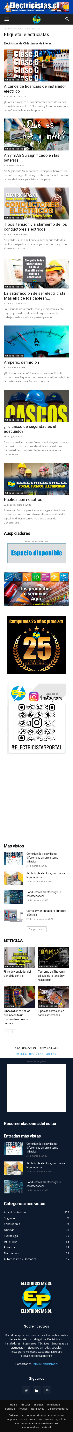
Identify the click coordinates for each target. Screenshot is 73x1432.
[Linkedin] (36, 1390)
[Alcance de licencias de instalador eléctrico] (36, 65)
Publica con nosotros (23, 499)
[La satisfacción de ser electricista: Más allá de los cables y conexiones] (36, 272)
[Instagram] (26, 1390)
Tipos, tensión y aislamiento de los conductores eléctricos (35, 227)
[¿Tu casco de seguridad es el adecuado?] (36, 406)
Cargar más (35, 929)
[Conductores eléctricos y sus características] (13, 897)
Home (13, 1404)
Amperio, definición (21, 362)
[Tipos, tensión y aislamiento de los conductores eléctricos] (36, 203)
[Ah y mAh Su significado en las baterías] (36, 134)
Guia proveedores (58, 1408)
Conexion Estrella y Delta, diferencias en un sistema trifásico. (42, 857)
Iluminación (53, 1404)
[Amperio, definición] (36, 341)
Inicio (7, 28)
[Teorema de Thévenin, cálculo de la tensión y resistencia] (53, 957)
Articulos (25, 1404)
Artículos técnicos (14, 79)
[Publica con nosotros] (36, 479)
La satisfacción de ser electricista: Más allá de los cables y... (35, 296)
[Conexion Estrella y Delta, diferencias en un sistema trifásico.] (13, 858)
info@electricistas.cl (45, 1364)
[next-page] (12, 1031)
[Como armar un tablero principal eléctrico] (13, 915)
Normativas (37, 1408)
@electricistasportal (36, 1054)
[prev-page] (6, 1031)
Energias (38, 1404)
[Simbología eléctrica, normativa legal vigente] (13, 878)
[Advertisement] (36, 799)
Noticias (22, 1408)
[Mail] (47, 1390)
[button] (6, 19)
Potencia (9, 1006)
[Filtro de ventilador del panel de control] (19, 957)
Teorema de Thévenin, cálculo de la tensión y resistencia (52, 975)
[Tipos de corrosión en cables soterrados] (53, 997)
